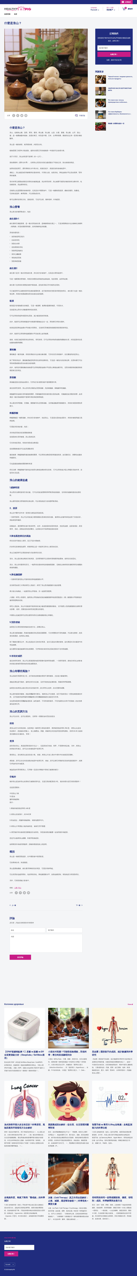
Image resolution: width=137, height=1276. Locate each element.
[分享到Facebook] (13, 115)
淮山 (19, 888)
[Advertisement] (68, 987)
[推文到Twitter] (21, 115)
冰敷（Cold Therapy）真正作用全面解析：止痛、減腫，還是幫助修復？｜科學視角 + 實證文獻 (68, 1200)
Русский (7, 1264)
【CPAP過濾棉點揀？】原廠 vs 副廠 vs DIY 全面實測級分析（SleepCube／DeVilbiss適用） (24, 1054)
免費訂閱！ (114, 54)
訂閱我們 (128, 2)
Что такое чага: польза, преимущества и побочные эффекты (117, 101)
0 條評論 (82, 115)
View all (130, 1004)
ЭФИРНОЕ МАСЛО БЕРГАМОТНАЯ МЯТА (119, 89)
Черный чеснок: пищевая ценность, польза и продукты (120, 78)
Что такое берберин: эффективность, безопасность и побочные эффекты (119, 113)
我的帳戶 (110, 10)
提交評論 (20, 957)
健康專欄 (7, 14)
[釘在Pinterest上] (17, 115)
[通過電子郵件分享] (25, 115)
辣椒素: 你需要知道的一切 (116, 123)
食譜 (15, 14)
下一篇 (78, 905)
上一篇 (14, 905)
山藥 (15, 888)
